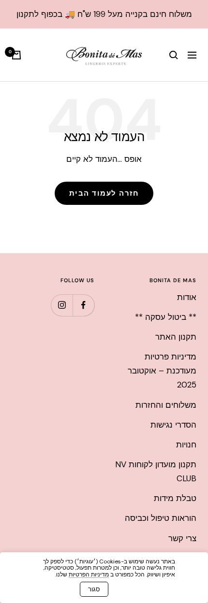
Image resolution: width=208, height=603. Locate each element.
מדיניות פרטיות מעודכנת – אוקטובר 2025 (162, 370)
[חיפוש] (173, 55)
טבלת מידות (175, 498)
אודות (186, 297)
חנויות (186, 444)
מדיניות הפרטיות (89, 574)
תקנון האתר (175, 336)
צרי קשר (182, 538)
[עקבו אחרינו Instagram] (62, 305)
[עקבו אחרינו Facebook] (83, 305)
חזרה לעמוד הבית (104, 193)
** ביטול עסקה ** (165, 317)
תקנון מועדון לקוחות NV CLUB (155, 471)
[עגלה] (16, 55)
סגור (94, 589)
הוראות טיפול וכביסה (160, 518)
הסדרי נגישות (173, 424)
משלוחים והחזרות (165, 405)
